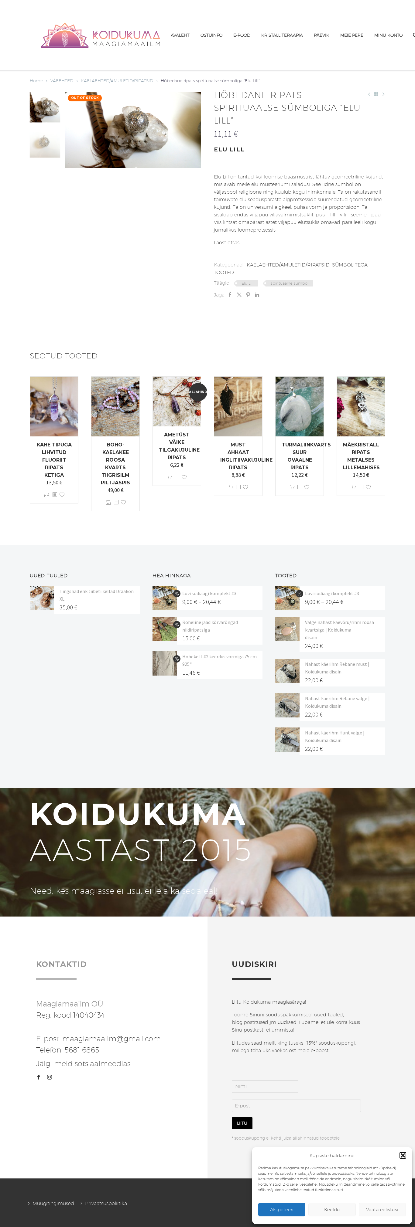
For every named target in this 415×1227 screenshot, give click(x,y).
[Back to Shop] (376, 94)
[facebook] (38, 1077)
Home (36, 80)
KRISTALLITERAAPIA (282, 35)
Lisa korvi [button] (169, 477)
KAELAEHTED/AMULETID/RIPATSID (117, 80)
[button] (403, 1155)
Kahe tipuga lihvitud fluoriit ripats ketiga (54, 460)
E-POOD (241, 35)
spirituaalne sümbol (289, 283)
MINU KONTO (388, 35)
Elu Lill (247, 283)
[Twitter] (239, 295)
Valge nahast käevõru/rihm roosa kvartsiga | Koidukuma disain (339, 629)
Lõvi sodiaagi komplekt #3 (209, 593)
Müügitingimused (53, 1203)
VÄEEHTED (61, 80)
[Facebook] (230, 295)
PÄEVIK (321, 35)
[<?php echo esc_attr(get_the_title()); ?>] (54, 495)
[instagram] (49, 1077)
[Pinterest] (248, 295)
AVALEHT (180, 35)
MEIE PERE (351, 35)
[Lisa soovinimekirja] (62, 495)
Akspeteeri (281, 1209)
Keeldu (332, 1209)
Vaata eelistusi (382, 1209)
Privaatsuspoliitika (106, 1203)
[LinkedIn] (257, 295)
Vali (47, 495)
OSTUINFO (211, 35)
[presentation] (72, 129)
